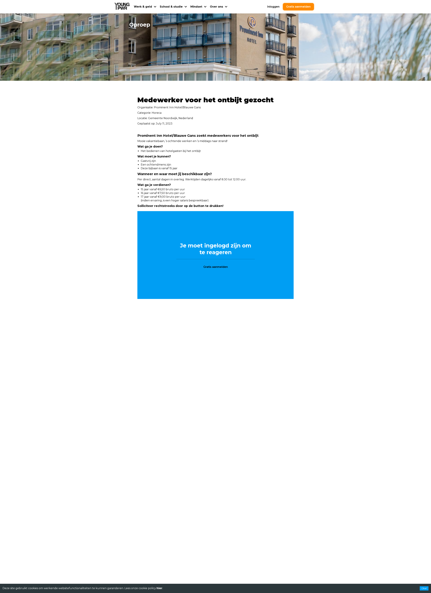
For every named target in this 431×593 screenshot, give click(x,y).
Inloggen (273, 6)
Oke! (424, 588)
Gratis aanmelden (298, 6)
